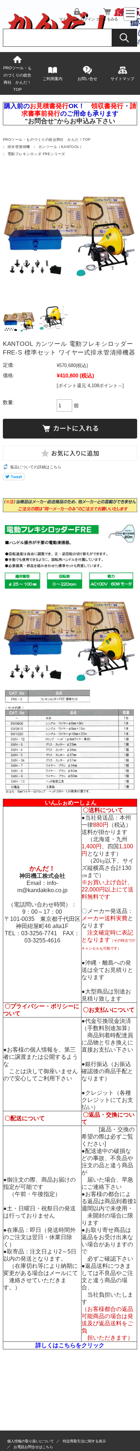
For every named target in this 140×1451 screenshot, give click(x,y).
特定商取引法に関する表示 (84, 1441)
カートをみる (107, 19)
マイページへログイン (77, 19)
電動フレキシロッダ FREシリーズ (36, 154)
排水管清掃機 (19, 147)
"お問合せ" (41, 121)
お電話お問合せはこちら (33, 1447)
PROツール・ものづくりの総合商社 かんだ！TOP (17, 79)
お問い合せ (87, 79)
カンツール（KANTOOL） (61, 147)
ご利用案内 (52, 79)
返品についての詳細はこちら (35, 467)
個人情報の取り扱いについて (30, 1441)
